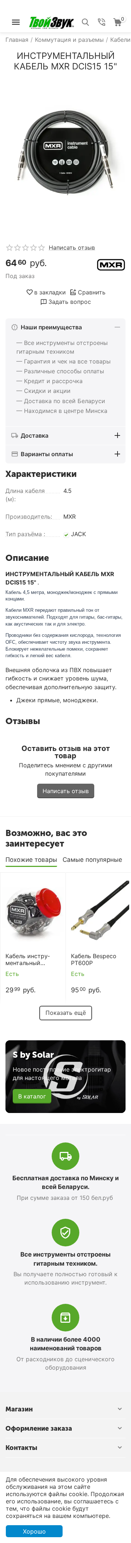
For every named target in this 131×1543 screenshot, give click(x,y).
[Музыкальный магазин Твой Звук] (51, 21)
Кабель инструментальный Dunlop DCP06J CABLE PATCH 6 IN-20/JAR (28, 960)
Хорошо (34, 1531)
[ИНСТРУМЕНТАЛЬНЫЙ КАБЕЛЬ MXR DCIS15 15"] (65, 155)
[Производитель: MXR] (111, 264)
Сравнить (92, 292)
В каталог (32, 1096)
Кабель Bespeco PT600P (93, 960)
